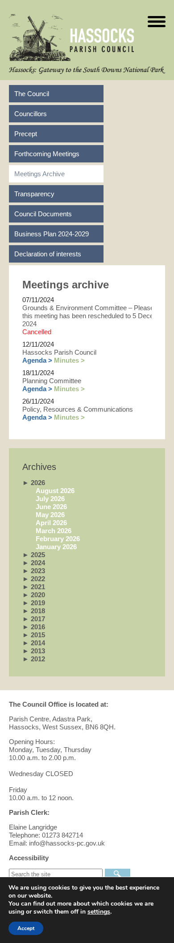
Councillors (30, 113)
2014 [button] (33, 643)
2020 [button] (33, 595)
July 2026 (50, 498)
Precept (25, 134)
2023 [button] (33, 571)
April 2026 (51, 522)
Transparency (34, 194)
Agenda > (37, 360)
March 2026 (53, 530)
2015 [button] (33, 635)
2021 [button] (33, 587)
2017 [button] (33, 619)
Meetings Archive (39, 174)
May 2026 (50, 514)
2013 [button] (33, 651)
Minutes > (69, 360)
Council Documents (43, 214)
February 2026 (58, 538)
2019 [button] (33, 603)
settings (98, 912)
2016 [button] (33, 627)
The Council (31, 93)
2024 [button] (33, 563)
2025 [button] (33, 555)
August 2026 (55, 490)
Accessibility (29, 858)
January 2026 (56, 546)
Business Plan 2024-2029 (51, 234)
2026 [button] (33, 482)
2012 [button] (33, 659)
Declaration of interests (47, 254)
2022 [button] (33, 579)
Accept (25, 928)
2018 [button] (33, 611)
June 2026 (51, 506)
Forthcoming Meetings (46, 154)
